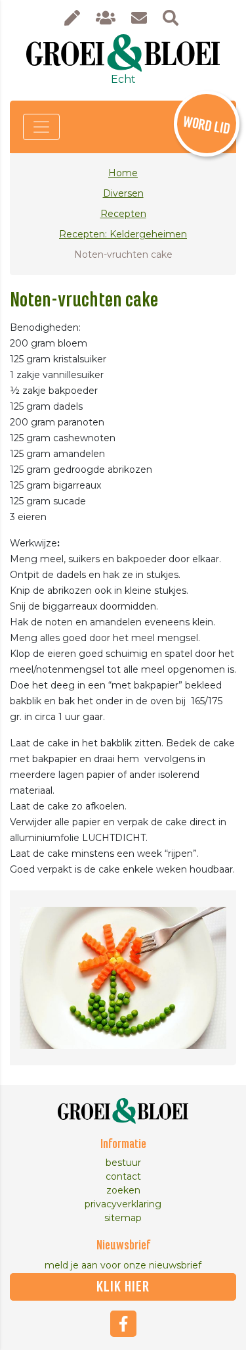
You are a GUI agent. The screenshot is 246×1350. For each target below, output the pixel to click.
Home (123, 173)
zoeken (123, 1190)
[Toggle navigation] (41, 127)
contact (123, 1176)
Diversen (123, 193)
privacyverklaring (123, 1204)
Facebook (123, 1324)
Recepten (123, 214)
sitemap (123, 1218)
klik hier (123, 1287)
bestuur (123, 1163)
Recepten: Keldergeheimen (123, 234)
